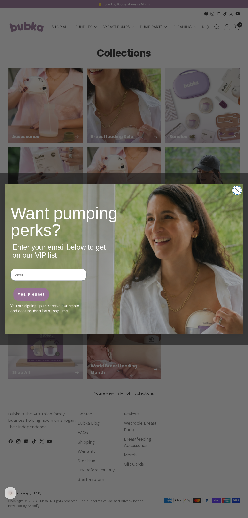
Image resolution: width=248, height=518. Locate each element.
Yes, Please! (31, 294)
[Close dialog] (237, 190)
